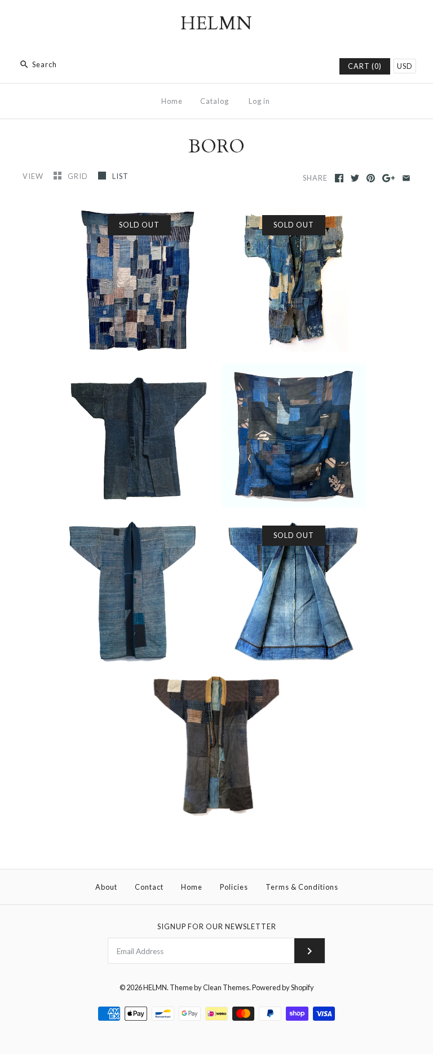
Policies (234, 886)
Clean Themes (226, 987)
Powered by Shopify (283, 987)
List (120, 176)
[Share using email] (406, 178)
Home (172, 101)
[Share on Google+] (388, 178)
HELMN (155, 987)
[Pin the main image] (370, 178)
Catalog (214, 101)
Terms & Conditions (302, 886)
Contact (149, 886)
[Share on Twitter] (355, 178)
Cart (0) (365, 66)
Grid (79, 176)
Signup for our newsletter (216, 926)
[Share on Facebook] (339, 178)
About (106, 886)
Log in (259, 101)
